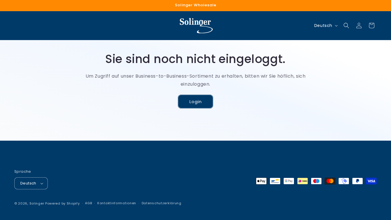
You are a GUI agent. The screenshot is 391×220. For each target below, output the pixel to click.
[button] (346, 25)
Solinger (36, 203)
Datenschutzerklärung (161, 203)
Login (195, 101)
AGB (88, 203)
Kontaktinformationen (116, 203)
